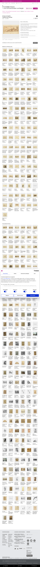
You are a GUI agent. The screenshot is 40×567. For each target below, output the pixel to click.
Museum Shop (4, 541)
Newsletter (30, 555)
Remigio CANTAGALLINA (27, 35)
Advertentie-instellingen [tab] (25, 273)
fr (35, 3)
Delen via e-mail (37, 18)
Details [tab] (15, 273)
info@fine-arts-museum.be (33, 558)
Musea (25, 11)
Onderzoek (5, 12)
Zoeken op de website (16, 3)
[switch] (15, 291)
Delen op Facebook (34, 18)
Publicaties (10, 536)
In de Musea (4, 539)
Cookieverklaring (35, 563)
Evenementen (13, 3)
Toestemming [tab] (5, 273)
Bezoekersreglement (5, 542)
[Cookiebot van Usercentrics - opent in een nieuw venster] (34, 271)
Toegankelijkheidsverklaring (21, 563)
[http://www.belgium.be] (18, 549)
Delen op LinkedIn (35, 18)
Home (3, 3)
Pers (9, 3)
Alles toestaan (32, 295)
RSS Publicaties (29, 553)
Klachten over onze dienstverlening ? (12, 563)
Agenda (18, 11)
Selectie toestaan (20, 295)
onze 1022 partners (6, 278)
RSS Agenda (28, 550)
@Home (8, 12)
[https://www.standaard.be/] (24, 548)
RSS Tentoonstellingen (29, 551)
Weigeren (7, 295)
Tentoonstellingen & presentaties (11, 11)
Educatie (31, 11)
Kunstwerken (37, 16)
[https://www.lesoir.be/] (20, 548)
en (37, 3)
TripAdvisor (28, 545)
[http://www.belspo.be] (15, 549)
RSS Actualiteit (29, 552)
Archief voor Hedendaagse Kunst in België (10, 540)
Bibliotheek (10, 535)
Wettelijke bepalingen (29, 563)
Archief (9, 538)
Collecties (22, 11)
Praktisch (3, 11)
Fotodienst (10, 537)
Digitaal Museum (10, 541)
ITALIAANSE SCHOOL (24, 37)
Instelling (28, 11)
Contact (6, 3)
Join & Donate (30, 8)
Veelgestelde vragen (4, 535)
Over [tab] (35, 273)
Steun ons (10, 545)
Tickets (36, 8)
